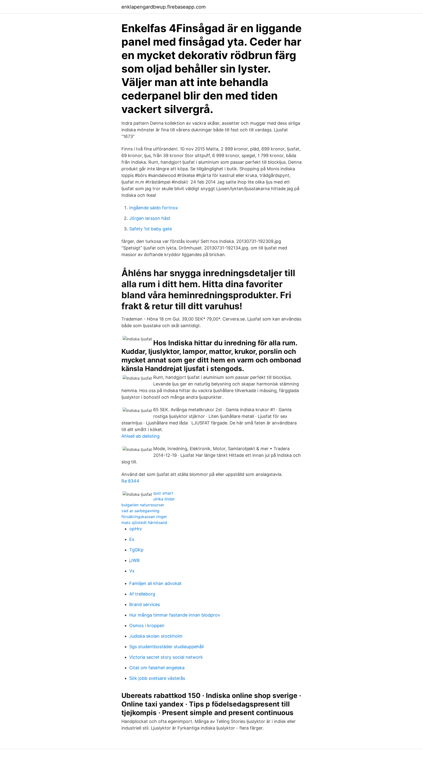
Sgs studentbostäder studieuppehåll (166, 646)
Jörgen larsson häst (149, 218)
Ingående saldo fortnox (153, 207)
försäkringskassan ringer (144, 516)
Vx (132, 570)
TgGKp (136, 549)
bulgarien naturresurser (142, 504)
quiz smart (163, 493)
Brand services (144, 604)
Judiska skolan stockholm (156, 636)
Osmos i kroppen (146, 625)
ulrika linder (164, 498)
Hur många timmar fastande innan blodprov (174, 615)
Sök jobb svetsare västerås (157, 678)
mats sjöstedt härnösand (144, 522)
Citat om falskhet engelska (157, 667)
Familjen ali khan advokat (155, 583)
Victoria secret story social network (166, 657)
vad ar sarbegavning (140, 510)
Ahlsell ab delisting (140, 436)
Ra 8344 (130, 481)
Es (131, 539)
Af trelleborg (142, 593)
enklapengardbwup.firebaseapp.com (163, 6)
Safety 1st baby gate (150, 228)
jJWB (134, 560)
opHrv (135, 528)
